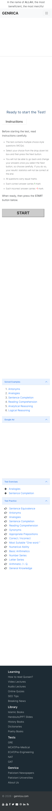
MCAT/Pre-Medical (19, 747)
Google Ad (9, 419)
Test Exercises (11, 481)
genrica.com (21, 796)
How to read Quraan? (20, 676)
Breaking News (17, 700)
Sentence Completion (20, 397)
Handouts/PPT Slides (20, 716)
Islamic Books (16, 712)
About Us (13, 782)
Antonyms (14, 388)
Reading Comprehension (22, 401)
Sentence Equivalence (22, 508)
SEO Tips (13, 696)
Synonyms (15, 529)
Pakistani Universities (20, 777)
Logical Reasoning (19, 410)
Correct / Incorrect (20, 538)
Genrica (10, 13)
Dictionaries (15, 726)
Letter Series (16, 559)
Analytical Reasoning (20, 406)
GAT (10, 761)
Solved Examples (12, 382)
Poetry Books (15, 731)
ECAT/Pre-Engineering (21, 752)
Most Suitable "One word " (24, 542)
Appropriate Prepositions (23, 534)
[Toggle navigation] (46, 13)
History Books (16, 721)
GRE (10, 742)
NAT (10, 756)
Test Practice (10, 501)
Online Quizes (16, 691)
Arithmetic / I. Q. (18, 563)
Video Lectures (17, 681)
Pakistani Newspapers (21, 772)
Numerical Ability (19, 546)
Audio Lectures (17, 686)
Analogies (14, 393)
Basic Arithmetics (19, 551)
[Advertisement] (26, 37)
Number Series (18, 555)
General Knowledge (20, 568)
